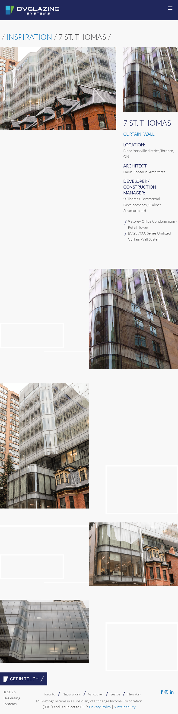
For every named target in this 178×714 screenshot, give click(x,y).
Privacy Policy (100, 706)
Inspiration (29, 36)
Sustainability (125, 706)
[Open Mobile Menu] (170, 8)
